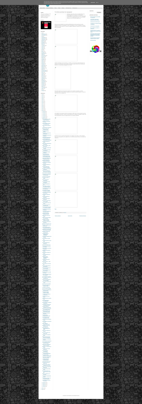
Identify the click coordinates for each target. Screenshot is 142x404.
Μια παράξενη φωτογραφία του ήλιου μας (46, 150)
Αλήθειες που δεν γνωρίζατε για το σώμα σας (46, 218)
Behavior (43, 40)
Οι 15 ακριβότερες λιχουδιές (46, 276)
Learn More (93, 2)
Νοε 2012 (44, 112)
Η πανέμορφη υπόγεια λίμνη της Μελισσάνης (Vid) (46, 305)
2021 (42, 98)
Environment (43, 55)
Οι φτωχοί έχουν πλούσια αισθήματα (46, 152)
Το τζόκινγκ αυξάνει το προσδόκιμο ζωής (45, 359)
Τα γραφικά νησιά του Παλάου (45, 131)
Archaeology (43, 35)
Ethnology (43, 56)
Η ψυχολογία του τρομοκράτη (94, 26)
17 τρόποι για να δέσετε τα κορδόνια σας (46, 294)
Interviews (43, 63)
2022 (42, 97)
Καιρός (63, 7)
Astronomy (43, 38)
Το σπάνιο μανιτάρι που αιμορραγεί (45, 197)
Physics (43, 77)
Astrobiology (43, 37)
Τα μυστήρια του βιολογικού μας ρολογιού (46, 192)
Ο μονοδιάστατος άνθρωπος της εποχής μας (46, 188)
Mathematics (43, 65)
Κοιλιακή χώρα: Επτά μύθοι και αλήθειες (46, 246)
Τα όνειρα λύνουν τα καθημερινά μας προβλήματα (45, 234)
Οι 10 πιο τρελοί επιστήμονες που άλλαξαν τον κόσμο (46, 207)
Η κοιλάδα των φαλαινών (46, 287)
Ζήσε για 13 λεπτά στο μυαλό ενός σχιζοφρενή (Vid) (46, 309)
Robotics (43, 82)
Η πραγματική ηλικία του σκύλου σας (46, 363)
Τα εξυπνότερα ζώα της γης (46, 244)
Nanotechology (44, 70)
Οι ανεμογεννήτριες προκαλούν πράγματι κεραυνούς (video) (95, 38)
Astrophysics (43, 39)
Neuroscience (44, 71)
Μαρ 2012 (44, 383)
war (42, 89)
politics (43, 79)
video (42, 88)
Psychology (43, 81)
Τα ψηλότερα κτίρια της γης (46, 361)
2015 (42, 106)
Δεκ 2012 (44, 111)
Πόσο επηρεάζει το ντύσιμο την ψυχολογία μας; (46, 124)
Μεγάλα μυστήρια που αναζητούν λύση (45, 129)
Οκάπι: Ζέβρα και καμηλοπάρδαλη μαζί (46, 324)
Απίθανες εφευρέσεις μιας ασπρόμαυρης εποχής (46, 311)
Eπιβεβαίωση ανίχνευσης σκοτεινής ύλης (46, 326)
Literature (43, 64)
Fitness (43, 57)
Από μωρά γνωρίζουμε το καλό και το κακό (46, 285)
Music (42, 69)
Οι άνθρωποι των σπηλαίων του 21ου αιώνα (46, 174)
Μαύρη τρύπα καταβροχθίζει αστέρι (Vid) (46, 367)
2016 (42, 105)
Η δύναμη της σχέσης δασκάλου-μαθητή (45, 292)
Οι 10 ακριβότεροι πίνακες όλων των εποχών (46, 343)
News (56, 7)
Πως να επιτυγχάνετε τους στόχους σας (46, 333)
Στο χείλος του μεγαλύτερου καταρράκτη (46, 169)
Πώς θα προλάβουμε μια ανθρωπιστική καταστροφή (46, 140)
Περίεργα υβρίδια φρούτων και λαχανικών (46, 266)
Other (42, 74)
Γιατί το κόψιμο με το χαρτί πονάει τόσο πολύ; (46, 119)
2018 (42, 102)
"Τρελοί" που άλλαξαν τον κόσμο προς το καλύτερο (46, 171)
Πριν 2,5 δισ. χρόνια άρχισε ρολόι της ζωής (46, 201)
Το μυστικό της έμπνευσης (46, 176)
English (43, 54)
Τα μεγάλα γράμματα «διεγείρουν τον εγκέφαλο (46, 307)
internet (43, 62)
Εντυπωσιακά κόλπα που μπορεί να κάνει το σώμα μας (46, 372)
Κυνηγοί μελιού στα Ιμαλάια (46, 283)
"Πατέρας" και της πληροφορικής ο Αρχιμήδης (45, 257)
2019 (42, 101)
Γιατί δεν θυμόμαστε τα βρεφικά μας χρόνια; (45, 154)
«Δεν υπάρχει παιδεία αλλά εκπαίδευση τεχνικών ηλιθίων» (94, 20)
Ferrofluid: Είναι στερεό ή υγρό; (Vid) (46, 199)
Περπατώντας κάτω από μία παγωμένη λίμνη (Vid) (46, 137)
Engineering (43, 53)
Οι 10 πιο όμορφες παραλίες (46, 288)
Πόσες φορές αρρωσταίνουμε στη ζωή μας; (46, 144)
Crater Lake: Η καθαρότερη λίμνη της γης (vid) (46, 357)
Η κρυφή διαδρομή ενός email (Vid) (46, 243)
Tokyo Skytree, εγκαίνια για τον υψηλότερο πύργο (46, 186)
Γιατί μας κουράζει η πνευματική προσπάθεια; (46, 353)
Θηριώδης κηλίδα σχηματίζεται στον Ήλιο (46, 315)
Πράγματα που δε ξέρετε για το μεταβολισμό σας (46, 378)
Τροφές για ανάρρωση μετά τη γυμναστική (46, 270)
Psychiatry (43, 80)
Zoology (43, 90)
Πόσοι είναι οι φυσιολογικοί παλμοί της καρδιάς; (46, 345)
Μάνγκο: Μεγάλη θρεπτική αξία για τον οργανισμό (46, 337)
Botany (43, 44)
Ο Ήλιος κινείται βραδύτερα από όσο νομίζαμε (46, 280)
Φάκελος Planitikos (49, 7)
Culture (43, 48)
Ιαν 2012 (44, 386)
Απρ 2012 (44, 382)
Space (43, 86)
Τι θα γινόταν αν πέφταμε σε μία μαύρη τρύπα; (46, 211)
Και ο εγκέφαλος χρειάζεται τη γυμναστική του (46, 278)
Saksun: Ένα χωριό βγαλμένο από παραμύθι (46, 274)
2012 (42, 110)
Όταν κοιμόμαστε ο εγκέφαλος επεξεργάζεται (46, 303)
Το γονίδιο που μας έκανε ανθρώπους (46, 349)
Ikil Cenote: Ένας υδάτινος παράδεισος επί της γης (46, 365)
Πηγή (55, 209)
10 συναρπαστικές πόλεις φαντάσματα (46, 182)
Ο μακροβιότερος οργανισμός (46, 127)
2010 (42, 389)
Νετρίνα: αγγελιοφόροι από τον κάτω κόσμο (46, 268)
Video (59, 7)
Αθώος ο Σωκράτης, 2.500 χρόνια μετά (46, 146)
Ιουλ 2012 (44, 115)
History (43, 61)
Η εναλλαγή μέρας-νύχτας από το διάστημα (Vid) (46, 156)
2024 (42, 94)
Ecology (43, 52)
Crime (42, 47)
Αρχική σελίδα (42, 7)
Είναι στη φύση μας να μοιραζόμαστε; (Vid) (45, 317)
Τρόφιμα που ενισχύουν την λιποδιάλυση (46, 133)
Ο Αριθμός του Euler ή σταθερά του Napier (45, 220)
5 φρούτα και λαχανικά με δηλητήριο (46, 313)
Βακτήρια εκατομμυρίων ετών (46, 223)
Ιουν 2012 (44, 116)
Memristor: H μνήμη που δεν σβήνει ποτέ (46, 225)
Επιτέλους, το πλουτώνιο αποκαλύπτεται (46, 232)
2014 (42, 107)
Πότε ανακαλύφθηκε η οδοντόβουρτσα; (45, 301)
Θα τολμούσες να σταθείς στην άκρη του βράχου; (46, 190)
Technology (43, 87)
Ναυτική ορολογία (93, 40)
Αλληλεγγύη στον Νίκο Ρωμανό (95, 21)
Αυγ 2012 (44, 114)
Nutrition (43, 73)
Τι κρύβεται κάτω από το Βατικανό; (46, 260)
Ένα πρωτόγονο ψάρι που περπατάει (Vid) (46, 205)
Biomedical (43, 43)
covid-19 (43, 46)
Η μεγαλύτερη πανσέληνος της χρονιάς (46, 380)
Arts (42, 36)
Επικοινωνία (75, 7)
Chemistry (43, 45)
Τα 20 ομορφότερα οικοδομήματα (45, 351)
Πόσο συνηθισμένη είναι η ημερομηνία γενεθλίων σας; (46, 227)
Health (43, 60)
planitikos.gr (43, 78)
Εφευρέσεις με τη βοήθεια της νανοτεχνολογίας (46, 290)
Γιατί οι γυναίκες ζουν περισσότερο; (45, 180)
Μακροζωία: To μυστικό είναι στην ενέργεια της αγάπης (46, 229)
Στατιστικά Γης (68, 7)
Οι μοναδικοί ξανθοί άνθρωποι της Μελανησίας (46, 355)
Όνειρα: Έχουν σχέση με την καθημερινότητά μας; (46, 158)
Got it (97, 2)
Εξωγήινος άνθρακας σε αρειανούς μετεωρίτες (46, 161)
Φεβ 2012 (44, 385)
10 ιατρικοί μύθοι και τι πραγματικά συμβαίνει (46, 167)
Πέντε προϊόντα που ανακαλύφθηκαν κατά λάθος (46, 328)
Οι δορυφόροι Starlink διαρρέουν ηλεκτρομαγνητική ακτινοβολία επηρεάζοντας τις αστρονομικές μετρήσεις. (95, 35)
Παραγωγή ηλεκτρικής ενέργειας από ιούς (45, 213)
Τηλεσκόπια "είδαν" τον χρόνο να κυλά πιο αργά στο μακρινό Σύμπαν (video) (95, 31)
